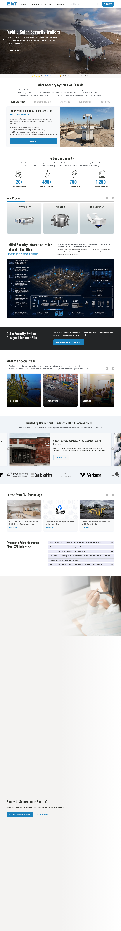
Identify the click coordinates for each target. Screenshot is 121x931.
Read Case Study (61, 457)
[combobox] (82, 4)
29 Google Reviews (51, 76)
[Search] (97, 4)
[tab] (18, 102)
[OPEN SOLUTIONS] (53, 4)
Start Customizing (15, 55)
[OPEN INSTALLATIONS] (41, 4)
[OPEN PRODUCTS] (27, 4)
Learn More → (33, 141)
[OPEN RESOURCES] (65, 4)
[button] (3, 40)
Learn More (24, 405)
